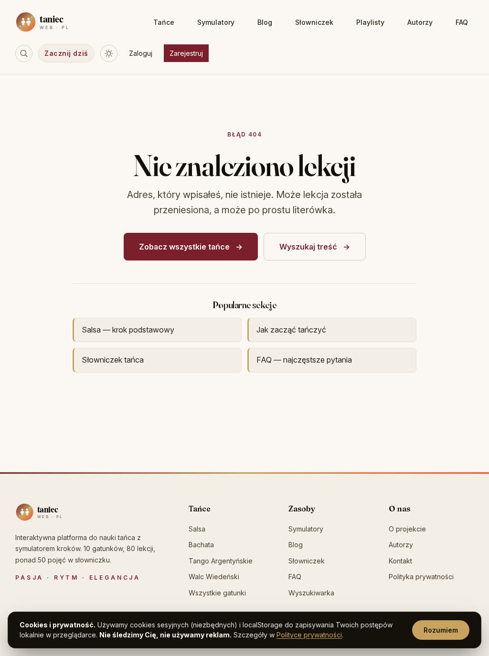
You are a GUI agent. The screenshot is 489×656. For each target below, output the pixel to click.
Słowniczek (314, 22)
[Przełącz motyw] (108, 53)
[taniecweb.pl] (58, 512)
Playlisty (370, 22)
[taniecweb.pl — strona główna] (63, 21)
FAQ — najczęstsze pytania (304, 359)
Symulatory (215, 22)
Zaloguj (140, 53)
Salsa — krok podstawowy (128, 329)
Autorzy (420, 22)
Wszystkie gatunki (217, 593)
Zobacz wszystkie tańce (184, 246)
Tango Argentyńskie (221, 561)
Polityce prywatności (309, 635)
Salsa (197, 529)
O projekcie (407, 529)
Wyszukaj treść (308, 246)
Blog (264, 22)
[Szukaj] (23, 53)
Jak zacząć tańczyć (291, 329)
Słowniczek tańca (113, 359)
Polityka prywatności (421, 577)
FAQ (462, 22)
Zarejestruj (186, 53)
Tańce (163, 22)
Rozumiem (441, 630)
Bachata (201, 545)
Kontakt (400, 561)
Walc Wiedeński (214, 577)
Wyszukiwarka (311, 593)
